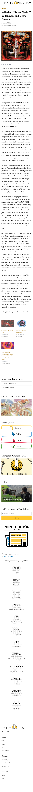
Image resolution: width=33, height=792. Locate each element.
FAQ (2, 747)
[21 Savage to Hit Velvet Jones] (7, 323)
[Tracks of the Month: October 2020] (22, 323)
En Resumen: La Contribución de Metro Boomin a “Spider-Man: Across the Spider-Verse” (7, 356)
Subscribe (16, 518)
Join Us (3, 744)
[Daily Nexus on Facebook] (2, 731)
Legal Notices (5, 750)
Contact (4, 756)
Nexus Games (7, 422)
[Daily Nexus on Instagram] (8, 731)
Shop (2, 778)
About (3, 737)
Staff (2, 741)
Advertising (4, 760)
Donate (3, 775)
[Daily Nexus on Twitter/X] (5, 731)
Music (3, 9)
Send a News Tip (6, 763)
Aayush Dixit (7, 23)
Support (4, 771)
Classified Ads (5, 766)
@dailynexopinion (8, 556)
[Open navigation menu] (30, 2)
